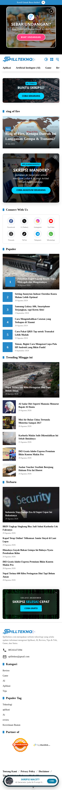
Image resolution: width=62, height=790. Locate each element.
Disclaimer (44, 771)
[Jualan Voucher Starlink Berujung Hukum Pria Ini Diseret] (9, 470)
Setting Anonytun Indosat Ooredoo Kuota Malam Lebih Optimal (36, 295)
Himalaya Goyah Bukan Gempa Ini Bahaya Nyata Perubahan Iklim (28, 552)
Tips (5, 691)
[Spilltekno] (19, 59)
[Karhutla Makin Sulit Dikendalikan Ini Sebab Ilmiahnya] (9, 438)
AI (4, 681)
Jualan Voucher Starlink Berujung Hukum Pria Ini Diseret (36, 469)
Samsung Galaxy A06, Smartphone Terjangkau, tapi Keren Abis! (32, 308)
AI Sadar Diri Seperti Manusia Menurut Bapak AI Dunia (39, 405)
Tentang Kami (10, 771)
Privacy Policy (28, 771)
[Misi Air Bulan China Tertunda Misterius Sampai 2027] (9, 422)
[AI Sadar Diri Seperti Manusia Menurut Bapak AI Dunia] (9, 406)
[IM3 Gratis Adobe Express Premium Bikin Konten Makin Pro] (9, 454)
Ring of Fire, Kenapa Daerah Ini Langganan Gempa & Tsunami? (30, 136)
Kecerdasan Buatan (11, 725)
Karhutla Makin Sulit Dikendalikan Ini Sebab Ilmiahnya (38, 437)
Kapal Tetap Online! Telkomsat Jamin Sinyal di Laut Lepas (29, 540)
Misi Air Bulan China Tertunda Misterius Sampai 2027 (34, 421)
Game (5, 675)
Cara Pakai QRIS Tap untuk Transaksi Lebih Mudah (34, 333)
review (6, 720)
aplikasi (6, 709)
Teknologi (7, 704)
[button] (46, 59)
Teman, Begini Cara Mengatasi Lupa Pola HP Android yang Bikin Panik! (36, 346)
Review (6, 670)
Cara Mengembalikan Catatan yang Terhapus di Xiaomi (33, 321)
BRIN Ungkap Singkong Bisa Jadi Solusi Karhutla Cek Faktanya (30, 528)
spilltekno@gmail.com (18, 656)
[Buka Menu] (52, 59)
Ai (4, 715)
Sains (8, 129)
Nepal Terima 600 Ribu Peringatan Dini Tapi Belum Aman (29, 575)
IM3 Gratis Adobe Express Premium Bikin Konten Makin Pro (37, 453)
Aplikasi (6, 686)
